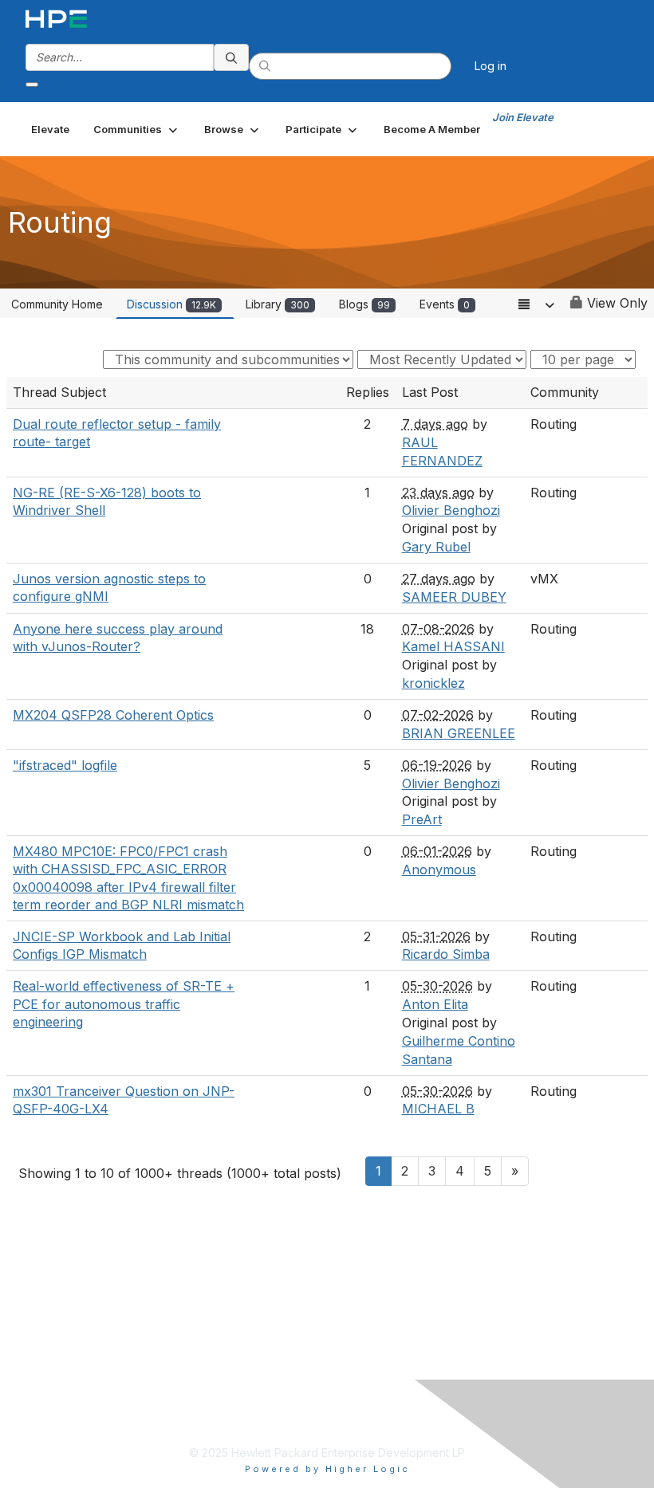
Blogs (364, 304)
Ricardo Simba (446, 954)
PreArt (422, 819)
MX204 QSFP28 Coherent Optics (113, 715)
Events (445, 304)
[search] (231, 57)
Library (277, 304)
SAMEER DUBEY (454, 597)
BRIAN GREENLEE (458, 733)
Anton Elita (435, 1004)
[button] (136, 129)
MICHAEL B (438, 1109)
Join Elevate (523, 117)
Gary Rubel (436, 547)
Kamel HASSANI (453, 646)
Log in (490, 66)
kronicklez (433, 683)
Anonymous (439, 869)
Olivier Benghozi (451, 510)
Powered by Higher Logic (327, 1468)
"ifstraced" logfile (65, 765)
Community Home (57, 304)
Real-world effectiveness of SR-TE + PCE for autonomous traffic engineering (123, 1004)
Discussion (171, 304)
